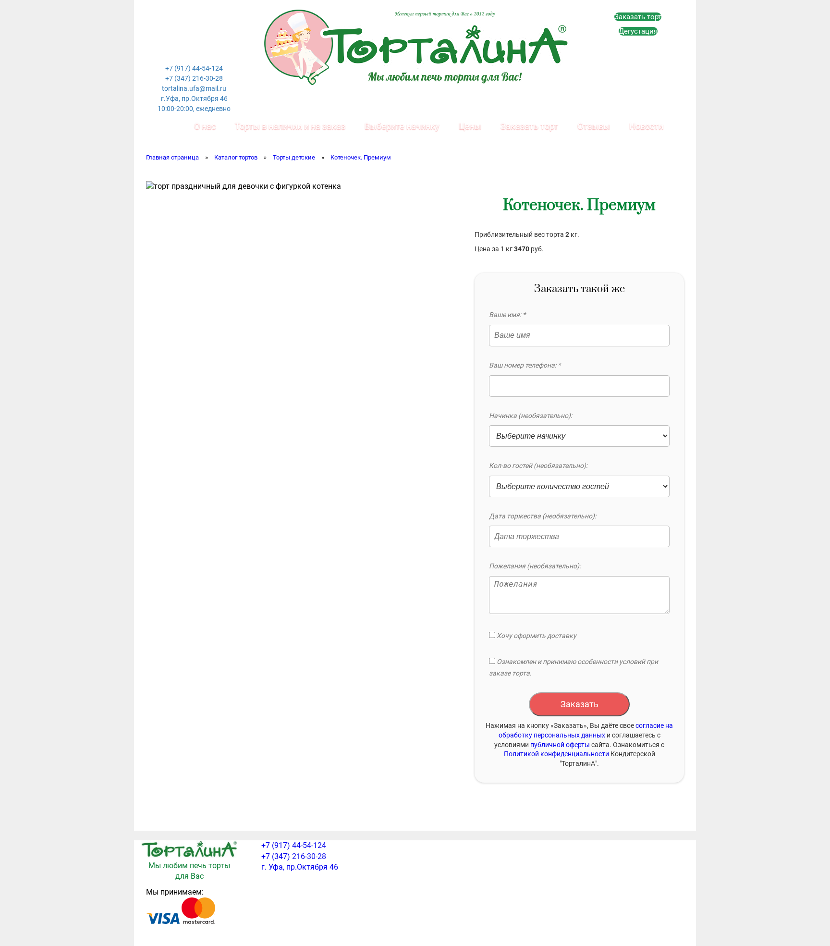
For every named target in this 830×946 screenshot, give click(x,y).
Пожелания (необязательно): (535, 566)
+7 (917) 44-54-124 (194, 68)
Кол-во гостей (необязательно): (538, 465)
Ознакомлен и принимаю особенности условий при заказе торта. (573, 667)
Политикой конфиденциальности (556, 754)
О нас (205, 126)
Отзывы (593, 126)
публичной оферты (560, 745)
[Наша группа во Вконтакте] (173, 31)
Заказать (579, 704)
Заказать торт (637, 16)
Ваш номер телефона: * (525, 365)
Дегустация (638, 31)
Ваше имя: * (507, 315)
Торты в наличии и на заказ (290, 126)
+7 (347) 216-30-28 (194, 78)
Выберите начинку (402, 126)
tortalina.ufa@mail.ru (194, 88)
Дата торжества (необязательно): (542, 516)
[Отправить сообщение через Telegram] (214, 31)
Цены (470, 126)
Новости (646, 126)
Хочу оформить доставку (535, 635)
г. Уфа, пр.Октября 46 (299, 867)
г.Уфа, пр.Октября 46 (194, 98)
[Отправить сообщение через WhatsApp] (194, 31)
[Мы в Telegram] (194, 53)
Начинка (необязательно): (530, 415)
